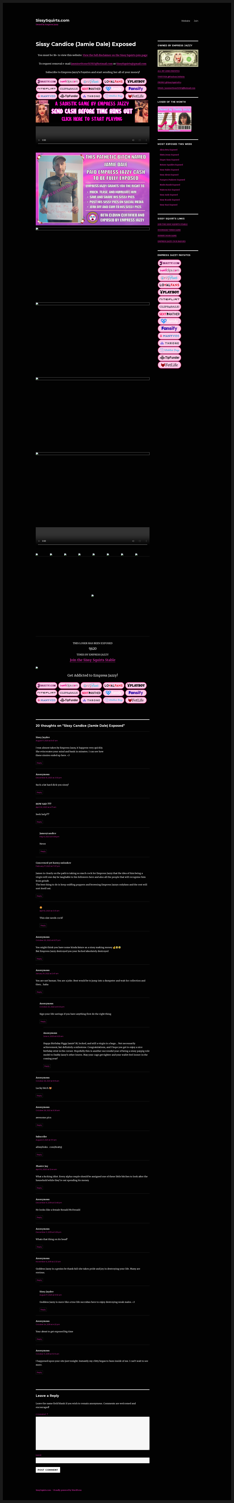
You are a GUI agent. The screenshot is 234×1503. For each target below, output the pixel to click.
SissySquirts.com (52, 20)
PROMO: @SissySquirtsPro (169, 82)
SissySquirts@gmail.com (131, 63)
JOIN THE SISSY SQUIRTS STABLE (173, 224)
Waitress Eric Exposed (170, 190)
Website (185, 21)
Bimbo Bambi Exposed (170, 185)
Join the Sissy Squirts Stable (92, 660)
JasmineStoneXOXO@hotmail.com (92, 63)
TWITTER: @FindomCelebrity (171, 77)
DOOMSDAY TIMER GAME (169, 230)
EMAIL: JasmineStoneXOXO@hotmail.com (176, 88)
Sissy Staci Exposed (168, 205)
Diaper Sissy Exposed (169, 160)
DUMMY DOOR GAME (167, 236)
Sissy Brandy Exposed (170, 200)
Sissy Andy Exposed (169, 195)
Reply (39, 763)
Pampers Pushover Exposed (172, 180)
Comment (42, 1414)
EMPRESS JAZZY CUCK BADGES (172, 241)
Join (196, 21)
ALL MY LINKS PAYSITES (169, 71)
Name (39, 1455)
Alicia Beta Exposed (168, 150)
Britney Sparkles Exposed (171, 165)
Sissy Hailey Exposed (169, 170)
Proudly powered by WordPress (67, 1490)
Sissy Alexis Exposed (169, 175)
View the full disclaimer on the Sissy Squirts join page (115, 55)
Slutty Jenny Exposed (169, 155)
